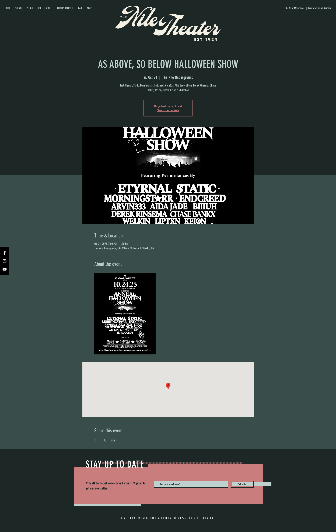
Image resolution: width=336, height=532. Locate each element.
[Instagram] (4, 261)
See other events (168, 110)
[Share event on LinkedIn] (113, 440)
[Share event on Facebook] (96, 440)
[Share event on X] (104, 440)
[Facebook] (4, 253)
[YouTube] (4, 269)
